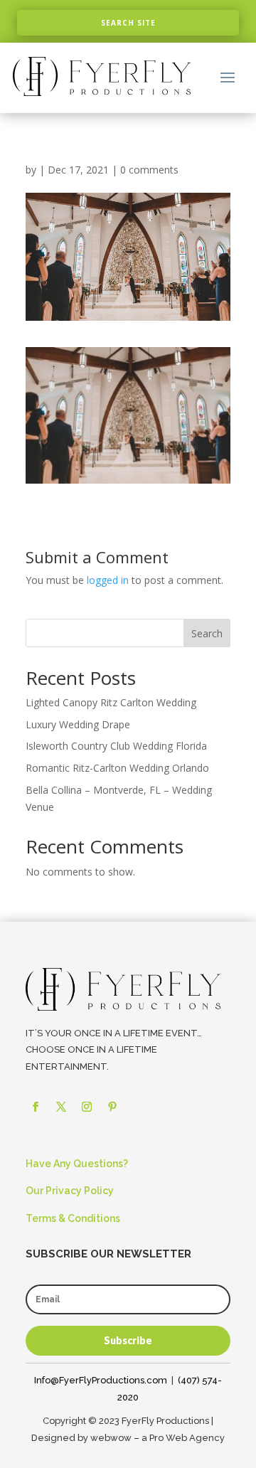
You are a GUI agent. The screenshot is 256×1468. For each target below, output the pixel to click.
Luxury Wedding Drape (78, 724)
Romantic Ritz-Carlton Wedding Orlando (117, 768)
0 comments (149, 169)
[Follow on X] (61, 1107)
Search (207, 633)
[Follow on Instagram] (87, 1107)
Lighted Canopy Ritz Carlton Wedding (111, 702)
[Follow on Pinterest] (112, 1107)
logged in (108, 580)
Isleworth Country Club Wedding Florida (116, 745)
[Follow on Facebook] (36, 1107)
